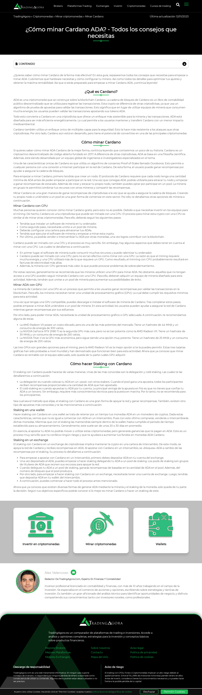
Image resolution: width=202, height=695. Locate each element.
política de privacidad (102, 692)
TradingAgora (21, 16)
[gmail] (73, 572)
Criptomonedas (43, 16)
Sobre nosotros (100, 648)
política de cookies (123, 692)
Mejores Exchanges (57, 657)
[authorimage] (28, 581)
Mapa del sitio (99, 657)
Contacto (97, 652)
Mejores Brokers (55, 648)
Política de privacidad (143, 652)
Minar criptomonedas (69, 16)
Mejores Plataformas (58, 652)
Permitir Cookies (174, 691)
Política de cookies (142, 657)
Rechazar (149, 691)
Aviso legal (136, 648)
